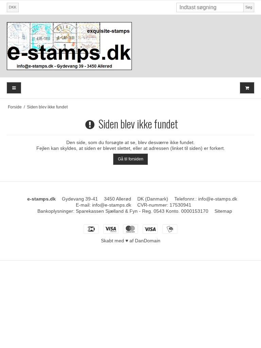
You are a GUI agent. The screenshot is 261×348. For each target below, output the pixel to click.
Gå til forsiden (130, 159)
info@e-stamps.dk (217, 199)
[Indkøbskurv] (247, 87)
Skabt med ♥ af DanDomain (130, 240)
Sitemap (223, 211)
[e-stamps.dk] (130, 46)
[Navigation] (14, 87)
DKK (12, 7)
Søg (248, 7)
